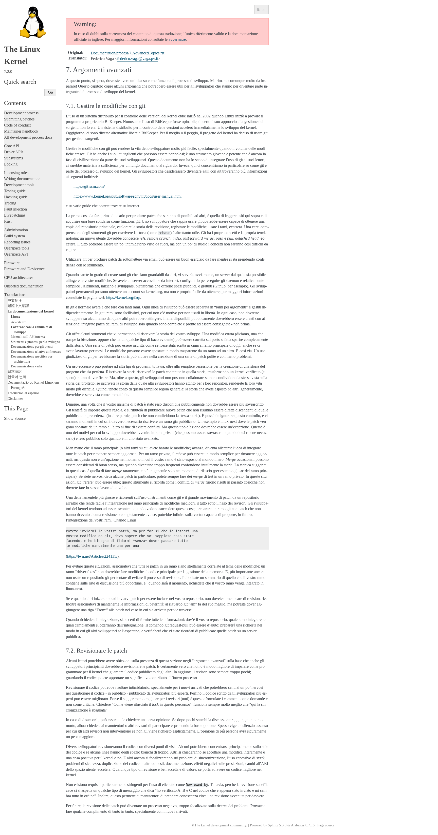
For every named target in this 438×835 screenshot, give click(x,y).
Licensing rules (16, 173)
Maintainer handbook (21, 131)
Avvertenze (18, 322)
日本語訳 (15, 371)
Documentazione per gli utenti (32, 346)
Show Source (15, 418)
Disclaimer (15, 398)
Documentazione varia (26, 366)
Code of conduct (17, 125)
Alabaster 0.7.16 (303, 825)
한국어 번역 (17, 377)
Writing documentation (22, 179)
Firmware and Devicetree (24, 269)
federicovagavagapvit (137, 58)
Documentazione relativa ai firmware (36, 351)
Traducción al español (23, 393)
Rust (7, 221)
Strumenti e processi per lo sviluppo (35, 342)
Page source (325, 825)
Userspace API (16, 254)
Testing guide (15, 191)
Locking (10, 164)
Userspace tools (16, 248)
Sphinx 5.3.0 (277, 825)
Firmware (12, 263)
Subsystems (13, 158)
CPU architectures (18, 277)
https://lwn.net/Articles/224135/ (92, 556)
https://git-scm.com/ (89, 186)
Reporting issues (17, 242)
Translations (14, 295)
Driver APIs (13, 152)
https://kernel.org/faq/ (123, 297)
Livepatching (14, 215)
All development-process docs (28, 137)
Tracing (10, 203)
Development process (21, 113)
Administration (16, 230)
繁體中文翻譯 (18, 306)
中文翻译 (15, 300)
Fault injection (15, 209)
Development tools (19, 185)
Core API (11, 146)
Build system (14, 236)
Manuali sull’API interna (28, 337)
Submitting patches (19, 119)
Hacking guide (16, 197)
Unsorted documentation (23, 286)
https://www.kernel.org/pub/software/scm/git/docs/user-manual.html (127, 196)
